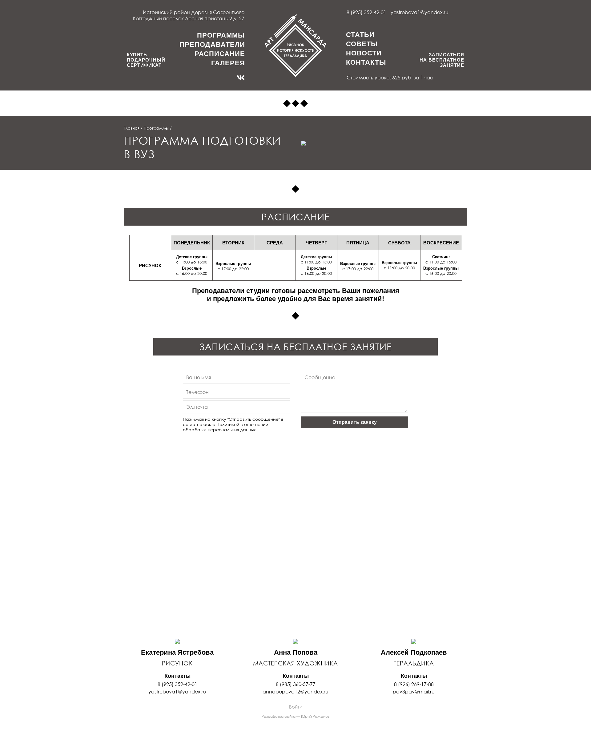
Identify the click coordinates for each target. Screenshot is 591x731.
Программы (221, 35)
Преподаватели (212, 44)
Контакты (366, 62)
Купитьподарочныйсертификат (146, 60)
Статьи (360, 34)
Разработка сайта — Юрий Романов (296, 716)
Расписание (220, 54)
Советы (362, 44)
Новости (364, 53)
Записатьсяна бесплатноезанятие (442, 60)
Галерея (228, 63)
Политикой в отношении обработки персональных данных (225, 427)
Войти (295, 706)
